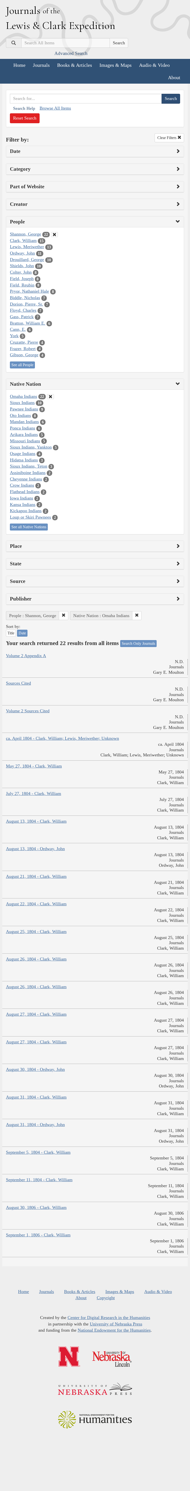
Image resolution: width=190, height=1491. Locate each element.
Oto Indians (20, 415)
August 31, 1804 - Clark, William (36, 1097)
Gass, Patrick (22, 316)
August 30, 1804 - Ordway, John (35, 1069)
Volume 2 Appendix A (26, 655)
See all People (22, 365)
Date (22, 633)
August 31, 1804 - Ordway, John (35, 1124)
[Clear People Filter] (54, 234)
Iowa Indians (21, 498)
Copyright (106, 1297)
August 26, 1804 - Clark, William (36, 959)
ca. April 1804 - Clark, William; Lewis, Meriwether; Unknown (62, 738)
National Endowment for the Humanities (114, 1330)
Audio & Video (154, 65)
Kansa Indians (22, 504)
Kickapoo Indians (26, 510)
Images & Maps (115, 65)
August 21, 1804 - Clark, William (36, 876)
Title (10, 633)
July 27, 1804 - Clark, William (33, 793)
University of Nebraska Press (116, 1324)
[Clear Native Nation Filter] (50, 396)
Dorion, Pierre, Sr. (26, 304)
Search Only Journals (138, 643)
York (14, 335)
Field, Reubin (22, 285)
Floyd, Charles (23, 310)
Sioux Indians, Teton (28, 466)
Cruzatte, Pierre (24, 342)
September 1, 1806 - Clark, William (38, 1234)
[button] (63, 615)
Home (19, 65)
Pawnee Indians (24, 409)
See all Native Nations (28, 527)
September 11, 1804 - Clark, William (39, 1179)
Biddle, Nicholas (25, 297)
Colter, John (21, 272)
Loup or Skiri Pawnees (30, 517)
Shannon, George (25, 234)
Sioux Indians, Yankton (31, 447)
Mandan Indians (24, 421)
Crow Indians (22, 485)
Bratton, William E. (27, 323)
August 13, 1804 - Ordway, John (35, 848)
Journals (41, 65)
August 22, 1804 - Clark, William (36, 903)
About (174, 77)
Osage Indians (22, 453)
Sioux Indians (22, 402)
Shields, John (22, 265)
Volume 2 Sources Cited (27, 710)
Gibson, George (24, 354)
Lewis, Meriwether (27, 246)
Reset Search (24, 118)
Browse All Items (55, 108)
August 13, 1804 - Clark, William (36, 821)
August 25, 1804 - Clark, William (36, 931)
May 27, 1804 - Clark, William (34, 766)
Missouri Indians (25, 440)
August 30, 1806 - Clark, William (36, 1207)
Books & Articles (74, 65)
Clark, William (23, 240)
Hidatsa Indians (24, 459)
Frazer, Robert (23, 348)
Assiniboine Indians (28, 472)
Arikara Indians (24, 434)
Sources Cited (18, 683)
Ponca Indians (22, 428)
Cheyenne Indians (26, 479)
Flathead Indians (25, 491)
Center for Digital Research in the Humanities (109, 1317)
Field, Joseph (22, 278)
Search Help (24, 108)
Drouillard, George (27, 259)
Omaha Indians (23, 396)
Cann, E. (18, 329)
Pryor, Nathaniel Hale (29, 291)
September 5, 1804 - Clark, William (38, 1152)
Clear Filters (167, 138)
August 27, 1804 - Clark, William (36, 1014)
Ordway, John (22, 253)
